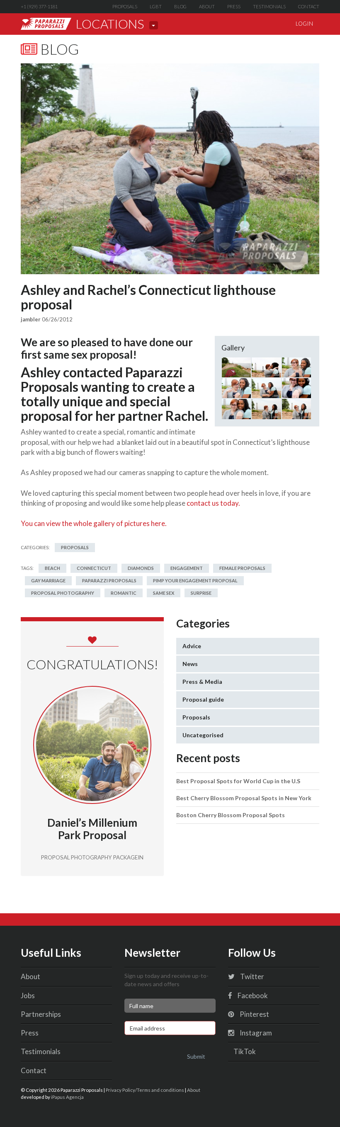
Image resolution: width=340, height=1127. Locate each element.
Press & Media (202, 681)
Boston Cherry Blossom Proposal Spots (230, 814)
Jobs (28, 995)
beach (52, 568)
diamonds (141, 568)
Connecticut (94, 568)
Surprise (201, 593)
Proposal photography (62, 593)
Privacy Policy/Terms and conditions (145, 1090)
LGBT (156, 6)
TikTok (244, 1051)
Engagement (186, 568)
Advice (191, 645)
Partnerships (41, 1014)
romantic (123, 593)
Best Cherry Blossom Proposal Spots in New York (243, 797)
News (190, 663)
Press (233, 6)
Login (304, 23)
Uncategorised (202, 734)
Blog (180, 6)
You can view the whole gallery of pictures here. (94, 523)
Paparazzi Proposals (109, 580)
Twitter (251, 976)
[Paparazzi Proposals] (46, 24)
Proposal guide (203, 699)
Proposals (124, 6)
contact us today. (213, 503)
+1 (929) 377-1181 (39, 6)
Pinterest (253, 1014)
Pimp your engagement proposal (195, 580)
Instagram (255, 1032)
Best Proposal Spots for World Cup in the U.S (238, 780)
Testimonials (269, 6)
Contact (308, 6)
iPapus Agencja (67, 1097)
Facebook (252, 995)
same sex (163, 593)
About (207, 6)
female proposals (242, 568)
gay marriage (48, 580)
